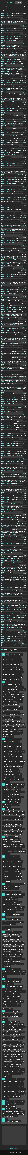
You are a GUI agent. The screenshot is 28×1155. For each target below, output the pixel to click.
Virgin (12, 1104)
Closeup (13, 771)
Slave (4, 13)
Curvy (9, 601)
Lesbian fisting (6, 929)
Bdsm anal (21, 174)
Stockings (5, 1034)
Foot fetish (10, 154)
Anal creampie (6, 662)
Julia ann (5, 899)
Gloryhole (17, 841)
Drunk (7, 784)
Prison (12, 996)
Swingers (21, 1036)
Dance (9, 328)
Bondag (14, 242)
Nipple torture (18, 300)
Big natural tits (19, 702)
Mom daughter (7, 959)
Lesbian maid (15, 238)
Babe (20, 719)
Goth (4, 851)
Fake (15, 819)
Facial (16, 814)
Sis (7, 1064)
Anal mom (13, 672)
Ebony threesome (18, 315)
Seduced (21, 1046)
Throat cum (10, 96)
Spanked (16, 532)
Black (4, 687)
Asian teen (14, 674)
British (4, 692)
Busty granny (13, 719)
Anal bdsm (16, 34)
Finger (9, 303)
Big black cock (21, 726)
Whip (15, 385)
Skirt (16, 1069)
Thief (23, 1089)
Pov (21, 986)
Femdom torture (11, 607)
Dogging (10, 789)
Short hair (10, 349)
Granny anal (18, 839)
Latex (4, 89)
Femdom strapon (12, 609)
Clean (19, 117)
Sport (20, 1056)
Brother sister (14, 706)
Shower (9, 1032)
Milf (9, 934)
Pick (14, 989)
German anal (6, 854)
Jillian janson (10, 427)
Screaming (21, 407)
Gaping (23, 851)
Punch (13, 13)
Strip (8, 1039)
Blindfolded (10, 336)
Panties (15, 991)
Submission (10, 287)
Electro (9, 407)
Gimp (9, 152)
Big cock (10, 692)
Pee (24, 991)
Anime (12, 657)
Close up (19, 749)
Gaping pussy (12, 849)
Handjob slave (16, 199)
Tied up (9, 411)
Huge (10, 866)
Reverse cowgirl (11, 1016)
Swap (17, 1044)
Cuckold (19, 739)
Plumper (5, 1001)
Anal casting (19, 677)
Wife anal (16, 1111)
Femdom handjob (12, 388)
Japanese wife (18, 902)
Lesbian (7, 919)
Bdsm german (19, 50)
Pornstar (5, 1009)
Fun (8, 543)
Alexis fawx (15, 130)
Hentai (17, 856)
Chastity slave (17, 217)
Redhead (5, 1013)
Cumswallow (17, 274)
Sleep (15, 1024)
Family (17, 809)
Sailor (9, 615)
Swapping (17, 362)
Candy (4, 761)
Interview (17, 886)
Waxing (22, 63)
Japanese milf (11, 912)
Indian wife (10, 86)
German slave (11, 50)
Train (9, 254)
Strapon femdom (17, 303)
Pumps (21, 80)
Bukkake (12, 694)
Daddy (9, 787)
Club (18, 771)
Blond (4, 699)
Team (22, 150)
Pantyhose (19, 989)
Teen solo (15, 1084)
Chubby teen (6, 759)
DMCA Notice (18, 1152)
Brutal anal (15, 381)
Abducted (10, 619)
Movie (13, 951)
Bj (9, 726)
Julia (9, 69)
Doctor (22, 784)
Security (12, 1064)
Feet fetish (10, 197)
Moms (9, 613)
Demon (14, 280)
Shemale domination (12, 174)
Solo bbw (5, 1074)
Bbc (20, 684)
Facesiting (10, 638)
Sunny (19, 1049)
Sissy (23, 1032)
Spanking (5, 34)
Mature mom (6, 946)
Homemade (6, 859)
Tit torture (10, 300)
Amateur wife (6, 674)
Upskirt (7, 1101)
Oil (12, 984)
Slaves (14, 52)
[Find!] (24, 6)
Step (24, 1027)
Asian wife (18, 657)
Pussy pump (15, 297)
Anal (4, 556)
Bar (8, 721)
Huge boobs (18, 864)
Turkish (8, 1089)
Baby (20, 706)
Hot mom (5, 861)
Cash (22, 764)
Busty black (22, 195)
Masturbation (11, 939)
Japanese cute (17, 270)
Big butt (9, 283)
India (17, 884)
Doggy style (6, 799)
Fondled (17, 197)
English (18, 804)
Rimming (11, 1013)
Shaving (12, 1051)
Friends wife (6, 819)
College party (6, 771)
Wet (16, 1116)
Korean (7, 914)
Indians (12, 884)
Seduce (17, 1051)
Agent (11, 659)
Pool (20, 991)
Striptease (5, 1056)
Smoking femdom (18, 580)
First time (9, 816)
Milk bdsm (15, 80)
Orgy (9, 377)
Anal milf (12, 677)
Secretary (5, 1027)
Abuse (9, 183)
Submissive (16, 125)
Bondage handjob (19, 287)
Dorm (21, 797)
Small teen (5, 1051)
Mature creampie (12, 964)
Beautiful (15, 101)
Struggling (10, 38)
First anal (13, 826)
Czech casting (6, 774)
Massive (21, 964)
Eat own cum (17, 265)
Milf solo (5, 956)
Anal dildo (20, 672)
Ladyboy (5, 922)
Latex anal (10, 246)
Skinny (10, 1024)
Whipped (10, 76)
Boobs (8, 704)
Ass (4, 657)
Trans (22, 1079)
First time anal (11, 821)
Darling (9, 199)
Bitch (12, 736)
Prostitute (17, 999)
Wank (10, 1111)
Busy (15, 470)
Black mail (10, 621)
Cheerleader (18, 777)
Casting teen (12, 779)
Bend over (5, 731)
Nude (14, 971)
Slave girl (14, 36)
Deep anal (16, 594)
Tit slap (20, 257)
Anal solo (19, 662)
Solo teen (21, 1061)
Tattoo (5, 1096)
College (5, 749)
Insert (4, 892)
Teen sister (6, 1099)
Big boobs (22, 689)
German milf (16, 851)
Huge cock (5, 874)
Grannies (5, 849)
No (19, 601)
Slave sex (22, 130)
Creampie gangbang (8, 769)
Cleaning (10, 117)
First (19, 816)
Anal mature (19, 669)
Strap (20, 1074)
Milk (15, 936)
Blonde (16, 699)
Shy (8, 1054)
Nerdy (4, 976)
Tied (9, 78)
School (16, 1036)
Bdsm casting (11, 501)
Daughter (16, 784)
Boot (15, 117)
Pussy (10, 991)
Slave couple (11, 492)
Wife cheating (20, 1114)
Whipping (14, 123)
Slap (9, 99)
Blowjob (15, 687)
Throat (4, 1091)
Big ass (9, 687)
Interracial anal (14, 889)
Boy (4, 689)
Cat (4, 782)
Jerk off (9, 477)
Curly (20, 766)
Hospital (5, 866)
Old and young (6, 984)
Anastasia (5, 669)
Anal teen (12, 669)
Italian (4, 886)
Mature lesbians (7, 961)
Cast (15, 751)
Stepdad (15, 1056)
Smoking (11, 1027)
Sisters (4, 1046)
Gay (12, 836)
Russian (7, 1011)
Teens (9, 1081)
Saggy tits (15, 526)
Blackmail (9, 689)
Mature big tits (6, 966)
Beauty (12, 721)
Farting (9, 101)
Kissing (18, 914)
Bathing (9, 468)
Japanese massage (8, 897)
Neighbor (12, 969)
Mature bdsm (11, 59)
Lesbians (5, 343)
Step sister (5, 1036)
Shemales (18, 1041)
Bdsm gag (10, 392)
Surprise (22, 1044)
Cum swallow (6, 766)
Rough (12, 1011)
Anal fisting (10, 163)
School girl (11, 1044)
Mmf (18, 939)
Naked (23, 974)
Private (16, 1001)
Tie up (15, 411)
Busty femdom (18, 495)
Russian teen (18, 1013)
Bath (4, 704)
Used (15, 172)
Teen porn (19, 189)
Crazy (4, 777)
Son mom (5, 1071)
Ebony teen (10, 507)
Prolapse (18, 996)
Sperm (15, 1061)
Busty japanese (14, 714)
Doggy (14, 787)
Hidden (18, 859)
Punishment (21, 461)
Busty (9, 2)
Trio (17, 1094)
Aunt (8, 657)
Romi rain (18, 1016)
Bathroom (5, 714)
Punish (20, 123)
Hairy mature (13, 861)
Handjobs (19, 874)
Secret (9, 1076)
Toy (8, 585)
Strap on (19, 598)
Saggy (4, 526)
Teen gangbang (11, 334)
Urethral (17, 163)
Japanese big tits (20, 907)
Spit (11, 1061)
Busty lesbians (6, 709)
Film (23, 829)
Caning (14, 82)
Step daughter (20, 1071)
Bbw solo (15, 689)
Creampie (8, 739)
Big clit (16, 439)
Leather (15, 407)
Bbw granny (14, 734)
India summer (11, 892)
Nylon (9, 971)
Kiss (23, 914)
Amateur (20, 654)
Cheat (16, 769)
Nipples (5, 971)
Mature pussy (21, 959)
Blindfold (15, 583)
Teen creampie (11, 1094)
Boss (21, 699)
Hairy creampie (18, 876)
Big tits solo (6, 724)
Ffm (10, 812)
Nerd (4, 974)
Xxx (6, 1119)
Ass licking (10, 309)
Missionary (14, 946)
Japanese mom (20, 894)
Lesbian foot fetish (12, 311)
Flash (22, 816)
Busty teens (6, 736)
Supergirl (10, 552)
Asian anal (5, 659)
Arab (10, 654)
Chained (20, 455)
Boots (9, 625)
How (14, 240)
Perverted (10, 209)
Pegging (9, 330)
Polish (18, 223)
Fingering (5, 824)
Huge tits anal (11, 487)
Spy (4, 1039)
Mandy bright (16, 425)
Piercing (13, 1006)
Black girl (16, 716)
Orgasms (17, 19)
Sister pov (10, 205)
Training (21, 254)
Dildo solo (17, 799)
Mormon (19, 956)
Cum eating (20, 779)
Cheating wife (21, 751)
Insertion (18, 892)
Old (8, 981)
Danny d (17, 794)
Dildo (4, 787)
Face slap (20, 99)
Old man (19, 979)
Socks (9, 252)
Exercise (15, 642)
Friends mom (6, 826)
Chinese (5, 744)
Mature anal (6, 941)
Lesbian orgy (15, 377)
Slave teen (10, 181)
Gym (17, 844)
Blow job (12, 731)
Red (4, 1016)
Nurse (7, 969)
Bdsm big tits (11, 645)
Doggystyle (17, 789)
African (14, 183)
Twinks (5, 1086)
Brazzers (5, 702)
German (16, 836)
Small (14, 1032)
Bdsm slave (10, 15)
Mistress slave (17, 76)
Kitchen (13, 914)
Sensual (16, 1074)
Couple (11, 754)
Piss (17, 986)
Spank (14, 161)
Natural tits (10, 974)
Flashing (11, 814)
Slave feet (17, 154)
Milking (5, 954)
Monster (10, 954)
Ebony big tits (6, 807)
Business (10, 470)
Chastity (9, 217)
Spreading (21, 1069)
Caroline (18, 179)
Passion (15, 1004)
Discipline (21, 104)
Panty (4, 1004)
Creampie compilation (19, 761)
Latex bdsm (15, 509)
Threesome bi (11, 1091)
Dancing (17, 797)
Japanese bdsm (17, 187)
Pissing (9, 989)
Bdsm (4, 82)
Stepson (11, 1069)
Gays (20, 846)
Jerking (4, 912)
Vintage (7, 1104)
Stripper (5, 1066)
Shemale (5, 1024)
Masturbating (6, 951)
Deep (4, 794)
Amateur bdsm (17, 205)
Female (11, 824)
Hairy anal (12, 874)
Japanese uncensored (8, 907)
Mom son (5, 936)
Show (9, 1046)
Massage (19, 931)
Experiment (15, 106)
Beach (4, 684)
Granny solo (6, 844)
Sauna (18, 1032)
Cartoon (10, 746)
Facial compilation (7, 834)
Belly (9, 13)
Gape (8, 846)
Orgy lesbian (18, 61)
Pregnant (12, 986)
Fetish (9, 451)
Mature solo (14, 941)
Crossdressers (15, 354)
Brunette (5, 726)
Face (9, 280)
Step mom (18, 1027)
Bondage (5, 63)
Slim (4, 1064)
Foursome (19, 821)
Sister (7, 1022)
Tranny (9, 1084)
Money (19, 936)
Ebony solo (18, 802)
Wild (9, 636)
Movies (14, 959)
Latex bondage (21, 388)
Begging (9, 529)
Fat (11, 819)
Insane (16, 321)
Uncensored (14, 1101)
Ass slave (16, 40)
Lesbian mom (12, 924)
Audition (10, 679)
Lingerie (21, 922)
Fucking (20, 819)
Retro (9, 263)
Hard (11, 871)
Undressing (21, 1101)
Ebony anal (6, 804)
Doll (12, 797)
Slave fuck (17, 96)
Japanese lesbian (18, 897)
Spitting (16, 523)
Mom (13, 931)
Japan (13, 894)
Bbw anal (21, 687)
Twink (4, 1084)
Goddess (10, 534)
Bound (15, 159)
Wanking (22, 1111)
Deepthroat (20, 787)
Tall (8, 272)
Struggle (16, 38)
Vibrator (5, 1106)
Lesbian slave (11, 179)
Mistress (10, 203)
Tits (23, 1086)
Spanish (23, 1051)
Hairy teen (22, 869)
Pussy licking (6, 996)
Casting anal (11, 777)
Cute (16, 754)
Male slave (10, 453)
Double (5, 789)
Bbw (7, 682)
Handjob (12, 856)
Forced (12, 809)
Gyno (4, 846)
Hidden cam (10, 864)
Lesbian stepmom (18, 135)
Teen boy (22, 1094)
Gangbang (5, 73)
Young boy (17, 1121)
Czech (17, 741)
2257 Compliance (10, 1152)
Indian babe (6, 889)
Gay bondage (16, 451)
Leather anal (17, 246)
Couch (8, 782)
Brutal (9, 46)
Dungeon (10, 441)
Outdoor (8, 979)
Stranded (12, 1041)
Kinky (9, 539)
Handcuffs (18, 59)
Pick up (5, 999)
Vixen (22, 1104)
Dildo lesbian (19, 541)
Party (4, 989)
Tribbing (18, 1096)
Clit (8, 565)
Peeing (8, 994)
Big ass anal (19, 731)
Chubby (5, 741)
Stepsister (5, 1041)
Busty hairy (15, 704)
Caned (14, 215)
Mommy (16, 944)
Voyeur (17, 1104)
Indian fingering (18, 86)
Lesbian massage (7, 926)
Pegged (15, 330)
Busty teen (5, 694)
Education (10, 423)
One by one (17, 291)
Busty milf (14, 709)
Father (16, 824)
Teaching (18, 213)
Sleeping (17, 1022)
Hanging (10, 307)
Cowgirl (9, 425)
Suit (22, 207)
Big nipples (17, 711)
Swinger (15, 1029)
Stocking (18, 1059)
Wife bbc (11, 1116)
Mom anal (20, 949)
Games (19, 849)
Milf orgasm (10, 19)
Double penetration (16, 89)
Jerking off (15, 477)
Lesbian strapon (11, 598)
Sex (11, 1056)
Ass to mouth (16, 679)
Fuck (21, 824)
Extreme (12, 804)
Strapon (5, 364)
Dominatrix (17, 73)
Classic (4, 756)
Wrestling (18, 1109)
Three (15, 421)
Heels (13, 223)
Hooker (5, 869)
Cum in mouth (12, 749)
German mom (16, 613)
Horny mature (6, 881)
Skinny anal (12, 1071)
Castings (5, 779)
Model (15, 954)
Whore (13, 1114)
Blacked (9, 159)
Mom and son (15, 934)
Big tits (19, 682)
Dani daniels (6, 797)
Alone (4, 679)
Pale (13, 994)
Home (14, 866)
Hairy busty (18, 879)
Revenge (10, 22)
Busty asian (6, 729)
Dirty (12, 799)
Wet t (9, 207)
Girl (8, 36)
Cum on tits (10, 362)
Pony (9, 148)
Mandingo (21, 941)
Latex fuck (14, 195)
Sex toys (14, 627)
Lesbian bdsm (11, 339)
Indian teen (10, 886)
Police (17, 994)
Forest (19, 826)
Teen (7, 1079)
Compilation (11, 741)
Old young (17, 981)
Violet (13, 191)
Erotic (11, 802)
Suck (4, 1054)
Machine (18, 951)
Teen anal (21, 1081)
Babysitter (10, 699)
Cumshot (5, 754)
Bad (13, 517)
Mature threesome (8, 944)
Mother (5, 939)
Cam (20, 754)
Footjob (5, 814)
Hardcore (20, 861)
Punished (10, 372)
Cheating (11, 744)
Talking (22, 1091)
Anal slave (14, 69)
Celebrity (10, 751)
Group (11, 839)
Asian (14, 654)
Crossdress (10, 259)
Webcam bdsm (14, 565)
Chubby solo (14, 766)
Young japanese (20, 481)
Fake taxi (5, 829)
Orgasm (14, 979)
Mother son (12, 956)
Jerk (12, 902)
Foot (4, 223)
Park (19, 1004)
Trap (4, 1094)
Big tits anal (14, 724)
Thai (18, 1079)
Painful (13, 189)
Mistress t (10, 71)
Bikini (17, 694)
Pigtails (21, 1001)
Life (21, 106)
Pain (9, 189)
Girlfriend (9, 851)
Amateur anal (11, 547)
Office (4, 981)
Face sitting (19, 831)
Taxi (4, 1089)
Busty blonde (17, 26)
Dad (11, 784)
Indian (7, 884)
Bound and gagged (19, 55)
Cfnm (19, 744)
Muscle (5, 964)
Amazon (17, 221)
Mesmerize (10, 640)
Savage (17, 427)
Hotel (9, 354)
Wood (8, 1114)
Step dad (14, 1049)
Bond (9, 156)
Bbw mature (6, 734)
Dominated (20, 36)
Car (16, 744)
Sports (4, 1076)
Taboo (4, 1081)
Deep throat (10, 794)
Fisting (7, 809)
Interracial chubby (18, 349)
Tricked (10, 1086)
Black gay (10, 587)
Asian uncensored (7, 664)
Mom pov (8, 931)
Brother (16, 692)
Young (4, 52)
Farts (20, 101)
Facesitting (10, 439)
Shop (11, 1036)
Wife (7, 1109)
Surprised (17, 1066)
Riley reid (5, 1019)
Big (9, 697)
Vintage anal (12, 1106)
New (9, 627)
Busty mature (15, 697)
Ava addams (6, 667)
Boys (4, 721)
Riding (17, 1011)
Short (10, 1074)
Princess (10, 443)
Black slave (10, 30)
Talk (9, 1096)
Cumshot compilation (16, 759)
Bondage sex (21, 280)
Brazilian (18, 721)
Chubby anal (6, 764)
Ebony (7, 802)
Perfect (9, 94)
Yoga (11, 1121)
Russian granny (17, 209)
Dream (15, 22)
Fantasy (5, 831)
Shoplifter (11, 1059)
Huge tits (13, 859)
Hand (11, 876)
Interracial (22, 884)
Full (19, 829)
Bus (15, 682)
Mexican (5, 949)
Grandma (11, 841)
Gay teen (16, 575)
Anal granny (14, 667)
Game (12, 844)
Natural (18, 969)
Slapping (14, 99)
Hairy (7, 856)
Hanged (15, 307)
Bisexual (21, 714)
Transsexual (14, 272)
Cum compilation (15, 764)
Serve (22, 492)
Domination (10, 459)
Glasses (21, 844)
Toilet (19, 1089)
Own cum (10, 265)
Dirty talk (5, 792)
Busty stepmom (15, 729)
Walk (9, 483)
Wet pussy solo (16, 207)
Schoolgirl (12, 1039)
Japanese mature (13, 899)
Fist (4, 816)
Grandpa (5, 841)
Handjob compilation (8, 879)
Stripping (5, 1069)
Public (7, 986)
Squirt (4, 1029)
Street (20, 1029)
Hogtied (20, 82)
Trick (13, 1096)
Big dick (9, 26)
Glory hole (14, 846)
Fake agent (11, 831)
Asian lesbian (6, 672)
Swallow (12, 1034)
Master (9, 130)
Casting (14, 739)
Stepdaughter (6, 1049)
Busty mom (6, 706)
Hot (9, 869)
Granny (7, 836)
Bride (11, 716)
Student (5, 1044)
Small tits (15, 1046)
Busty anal (5, 716)
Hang (21, 307)
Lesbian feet (10, 221)
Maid (4, 238)
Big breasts (6, 719)
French (14, 812)
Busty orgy (10, 61)
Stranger (5, 1059)
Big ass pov (17, 640)
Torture (21, 1084)
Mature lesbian (12, 949)
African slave (18, 536)
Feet (19, 812)
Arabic (20, 667)
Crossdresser (11, 515)
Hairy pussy (15, 869)
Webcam (11, 1109)
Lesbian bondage (17, 46)
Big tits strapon (21, 570)
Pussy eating (6, 1006)
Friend (4, 821)
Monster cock (16, 961)
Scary (21, 336)
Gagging (14, 601)
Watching (5, 1116)
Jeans (21, 909)
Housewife (5, 871)
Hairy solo (5, 876)
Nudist (23, 971)
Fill (16, 829)
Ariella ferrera (17, 203)
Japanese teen (6, 904)
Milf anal (21, 946)
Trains (17, 492)
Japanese (5, 187)
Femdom (5, 812)
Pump (9, 80)
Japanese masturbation (12, 909)
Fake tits (11, 829)
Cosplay (19, 774)
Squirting (17, 1034)
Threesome (13, 1079)
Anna (20, 674)
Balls (15, 104)
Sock (14, 403)
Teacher (15, 1081)
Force (14, 816)
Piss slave (20, 52)
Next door (17, 974)
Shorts (9, 634)
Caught (5, 746)
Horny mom (17, 871)
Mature (5, 934)
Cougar (21, 756)
